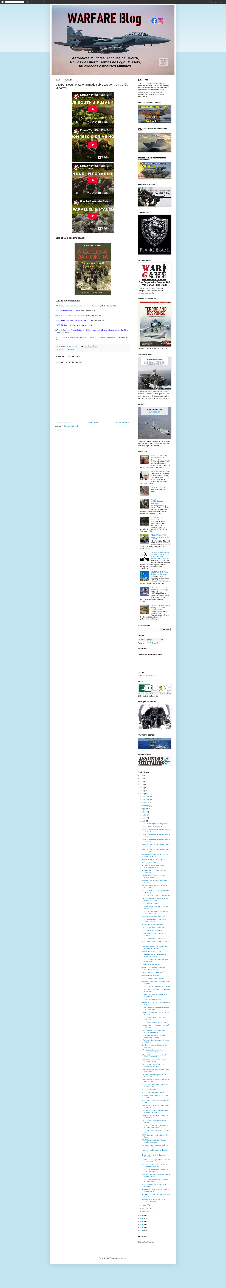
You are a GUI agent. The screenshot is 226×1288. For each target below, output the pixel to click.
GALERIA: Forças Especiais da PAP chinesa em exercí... (154, 1056)
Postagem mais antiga (121, 422)
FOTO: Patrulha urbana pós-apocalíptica (156, 895)
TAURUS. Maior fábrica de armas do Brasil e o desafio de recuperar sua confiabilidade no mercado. (160, 555)
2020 (142, 794)
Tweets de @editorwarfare (147, 676)
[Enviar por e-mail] (86, 346)
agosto (144, 809)
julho (144, 812)
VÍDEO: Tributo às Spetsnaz (152, 951)
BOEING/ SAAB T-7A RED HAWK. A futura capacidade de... (154, 1166)
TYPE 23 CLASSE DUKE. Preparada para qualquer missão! (155, 1126)
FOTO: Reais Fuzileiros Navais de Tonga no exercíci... (154, 920)
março (144, 1205)
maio (144, 818)
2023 (142, 785)
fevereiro (145, 1208)
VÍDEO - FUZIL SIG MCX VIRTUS (153, 859)
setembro (145, 806)
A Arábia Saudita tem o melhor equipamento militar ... (152, 1051)
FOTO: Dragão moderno (150, 863)
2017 (142, 1221)
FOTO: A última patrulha (150, 903)
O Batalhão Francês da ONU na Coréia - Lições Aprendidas (77, 306)
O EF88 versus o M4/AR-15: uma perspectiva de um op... (153, 876)
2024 (142, 782)
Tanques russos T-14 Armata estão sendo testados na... (154, 955)
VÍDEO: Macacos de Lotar (151, 975)
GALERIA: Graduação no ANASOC (154, 1022)
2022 (142, 788)
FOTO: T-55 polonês (149, 1089)
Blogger (123, 1258)
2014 (142, 1230)
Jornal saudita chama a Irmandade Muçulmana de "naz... (154, 1036)
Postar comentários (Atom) (71, 426)
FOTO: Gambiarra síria (158, 487)
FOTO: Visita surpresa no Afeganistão (155, 824)
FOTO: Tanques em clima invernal (154, 938)
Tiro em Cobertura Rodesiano (152, 999)
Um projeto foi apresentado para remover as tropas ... (153, 1031)
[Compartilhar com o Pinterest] (96, 346)
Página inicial (93, 422)
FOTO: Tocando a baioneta (160, 472)
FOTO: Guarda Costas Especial (153, 978)
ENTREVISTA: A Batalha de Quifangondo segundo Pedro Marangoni (160, 607)
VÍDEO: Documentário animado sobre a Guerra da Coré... (156, 1176)
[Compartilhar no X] (91, 346)
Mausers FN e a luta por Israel (152, 924)
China (67, 349)
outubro (145, 803)
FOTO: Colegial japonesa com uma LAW (156, 986)
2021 (142, 791)
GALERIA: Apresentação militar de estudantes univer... (154, 1141)
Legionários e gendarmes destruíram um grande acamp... (155, 1111)
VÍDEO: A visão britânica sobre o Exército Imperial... (153, 1200)
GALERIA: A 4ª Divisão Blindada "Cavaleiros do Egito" (153, 866)
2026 (142, 775)
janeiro (144, 1211)
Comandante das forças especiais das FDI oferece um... (155, 1008)
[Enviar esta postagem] (81, 346)
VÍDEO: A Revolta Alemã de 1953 (153, 916)
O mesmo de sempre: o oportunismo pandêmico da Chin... (155, 947)
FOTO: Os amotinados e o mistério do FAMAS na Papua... (155, 912)
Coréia (71, 349)
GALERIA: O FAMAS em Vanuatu (153, 927)
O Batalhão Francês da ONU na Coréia (70, 316)
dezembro (146, 797)
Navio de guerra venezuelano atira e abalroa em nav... (155, 1146)
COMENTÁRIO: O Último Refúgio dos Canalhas (159, 573)
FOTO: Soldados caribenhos (152, 930)
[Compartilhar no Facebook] (93, 346)
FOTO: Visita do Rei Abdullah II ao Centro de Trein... (154, 1018)
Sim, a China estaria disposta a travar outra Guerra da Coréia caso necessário (85, 337)
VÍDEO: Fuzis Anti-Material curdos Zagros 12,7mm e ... (154, 1061)
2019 (142, 1215)
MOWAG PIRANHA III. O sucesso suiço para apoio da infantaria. (160, 537)
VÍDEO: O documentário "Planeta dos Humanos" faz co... (155, 855)
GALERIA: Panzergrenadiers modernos (157, 502)
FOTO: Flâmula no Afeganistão (152, 827)
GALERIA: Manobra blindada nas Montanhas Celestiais (153, 1066)
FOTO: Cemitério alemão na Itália (153, 1093)
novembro (146, 800)
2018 (142, 1218)
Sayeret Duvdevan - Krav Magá (153, 972)
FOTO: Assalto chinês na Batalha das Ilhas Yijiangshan (155, 1171)
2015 (142, 1227)
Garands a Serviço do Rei (151, 964)
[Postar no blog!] (88, 346)
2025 (142, 778)
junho (144, 815)
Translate (155, 643)
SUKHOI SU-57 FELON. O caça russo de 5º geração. (160, 589)
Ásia (62, 349)
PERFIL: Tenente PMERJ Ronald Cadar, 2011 (159, 457)
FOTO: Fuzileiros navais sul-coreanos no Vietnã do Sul (155, 1181)
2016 (142, 1224)
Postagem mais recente (64, 422)
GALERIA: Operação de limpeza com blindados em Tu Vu (155, 899)
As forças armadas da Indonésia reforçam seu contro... (153, 968)
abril (144, 821)
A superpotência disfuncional (156, 518)
